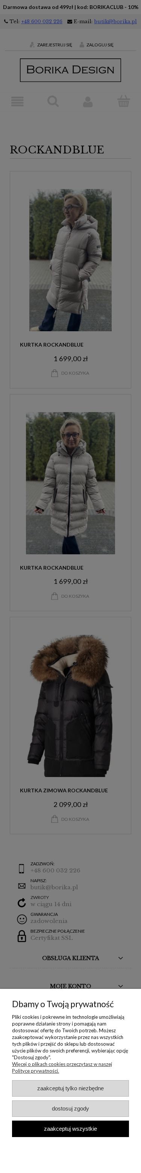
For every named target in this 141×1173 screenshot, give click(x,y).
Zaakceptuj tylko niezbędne (70, 1088)
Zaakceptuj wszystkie (70, 1128)
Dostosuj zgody (70, 1108)
